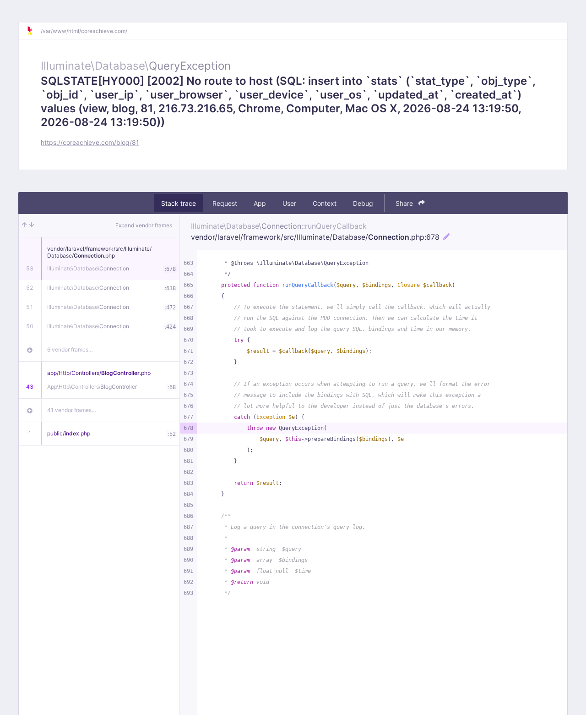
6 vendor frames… (70, 349)
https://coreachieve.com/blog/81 (90, 142)
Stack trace (178, 203)
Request (224, 203)
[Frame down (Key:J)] (31, 225)
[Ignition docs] (33, 30)
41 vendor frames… (71, 410)
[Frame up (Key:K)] (24, 225)
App (260, 203)
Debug (363, 203)
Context (324, 203)
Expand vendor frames (143, 225)
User (289, 203)
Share (405, 203)
